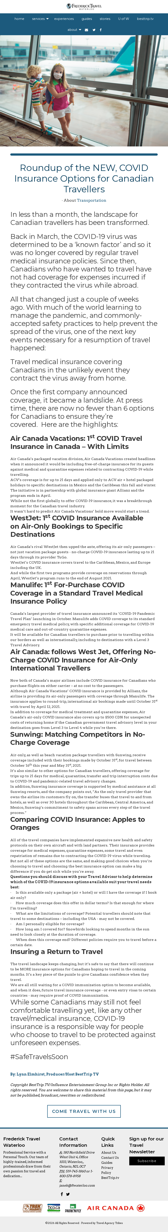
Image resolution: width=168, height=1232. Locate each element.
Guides (106, 1163)
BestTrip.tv (110, 1178)
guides (87, 19)
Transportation (91, 200)
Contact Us (110, 1158)
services (38, 19)
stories (105, 19)
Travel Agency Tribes (109, 1223)
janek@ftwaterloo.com (77, 1185)
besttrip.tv (145, 19)
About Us (108, 1153)
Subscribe (147, 1161)
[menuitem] (19, 18)
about (72, 30)
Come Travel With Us (84, 1111)
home (19, 19)
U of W (123, 19)
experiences (64, 19)
